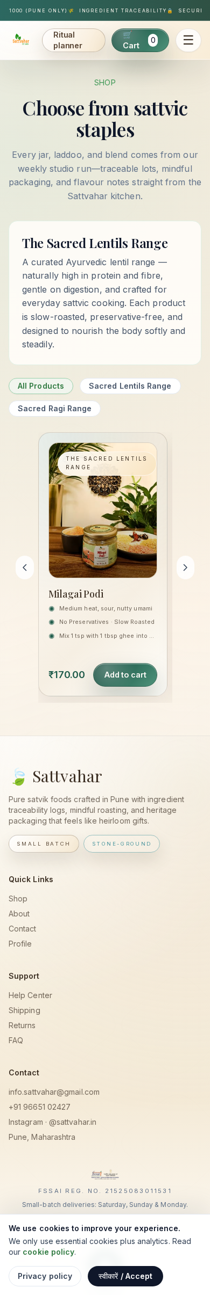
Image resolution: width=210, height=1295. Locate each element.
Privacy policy (45, 1276)
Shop (18, 898)
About (19, 913)
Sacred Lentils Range (130, 385)
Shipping (24, 1010)
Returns (22, 1025)
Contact (23, 928)
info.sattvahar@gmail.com (54, 1091)
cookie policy (48, 1251)
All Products (41, 385)
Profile (20, 943)
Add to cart (124, 674)
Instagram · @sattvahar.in (52, 1121)
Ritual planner (67, 40)
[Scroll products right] (186, 567)
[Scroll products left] (25, 567)
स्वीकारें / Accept (125, 1276)
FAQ (16, 1040)
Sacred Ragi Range (55, 408)
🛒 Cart (139, 40)
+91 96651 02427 (40, 1106)
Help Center (30, 995)
